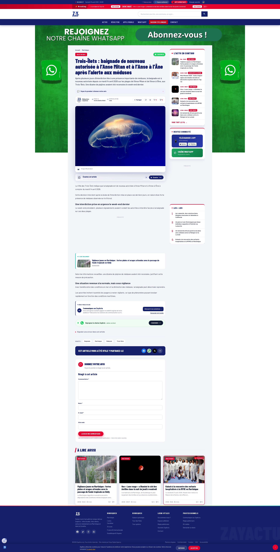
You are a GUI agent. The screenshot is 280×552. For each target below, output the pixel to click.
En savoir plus (90, 549)
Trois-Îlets (120, 341)
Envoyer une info (194, 2)
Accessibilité (204, 542)
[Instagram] (88, 532)
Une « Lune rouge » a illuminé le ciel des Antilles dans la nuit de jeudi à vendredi (123, 6)
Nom (80, 403)
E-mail (81, 413)
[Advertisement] (120, 234)
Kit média (186, 524)
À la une (109, 527)
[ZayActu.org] (75, 14)
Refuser (181, 548)
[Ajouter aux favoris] (150, 100)
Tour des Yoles (137, 521)
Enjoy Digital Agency (115, 542)
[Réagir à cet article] (146, 100)
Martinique (85, 50)
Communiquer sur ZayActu (191, 517)
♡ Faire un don (146, 2)
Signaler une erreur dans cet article (90, 332)
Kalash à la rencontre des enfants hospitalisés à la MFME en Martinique (202, 6)
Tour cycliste (136, 524)
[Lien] (160, 351)
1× (146, 177)
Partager (139, 100)
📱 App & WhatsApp (179, 2)
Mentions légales (170, 542)
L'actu (109, 521)
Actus (104, 22)
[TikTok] (83, 532)
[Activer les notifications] (4, 540)
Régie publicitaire (163, 524)
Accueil (77, 50)
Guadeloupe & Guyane (114, 533)
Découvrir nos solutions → (153, 309)
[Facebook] (144, 351)
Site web (81, 422)
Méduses (109, 341)
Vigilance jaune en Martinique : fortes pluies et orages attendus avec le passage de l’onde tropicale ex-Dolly (94, 489)
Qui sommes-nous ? (164, 517)
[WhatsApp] (149, 351)
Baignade (87, 341)
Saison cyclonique (158, 22)
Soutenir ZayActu (163, 527)
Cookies (190, 542)
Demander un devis (189, 527)
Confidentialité (182, 542)
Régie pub (115, 22)
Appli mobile (128, 22)
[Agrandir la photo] (120, 136)
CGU (196, 542)
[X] (154, 351)
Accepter (194, 548)
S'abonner (160, 54)
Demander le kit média (157, 313)
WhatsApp (142, 22)
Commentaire (83, 379)
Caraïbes (110, 523)
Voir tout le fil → (179, 122)
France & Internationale (115, 530)
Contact (174, 22)
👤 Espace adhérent (161, 2)
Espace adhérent (163, 521)
